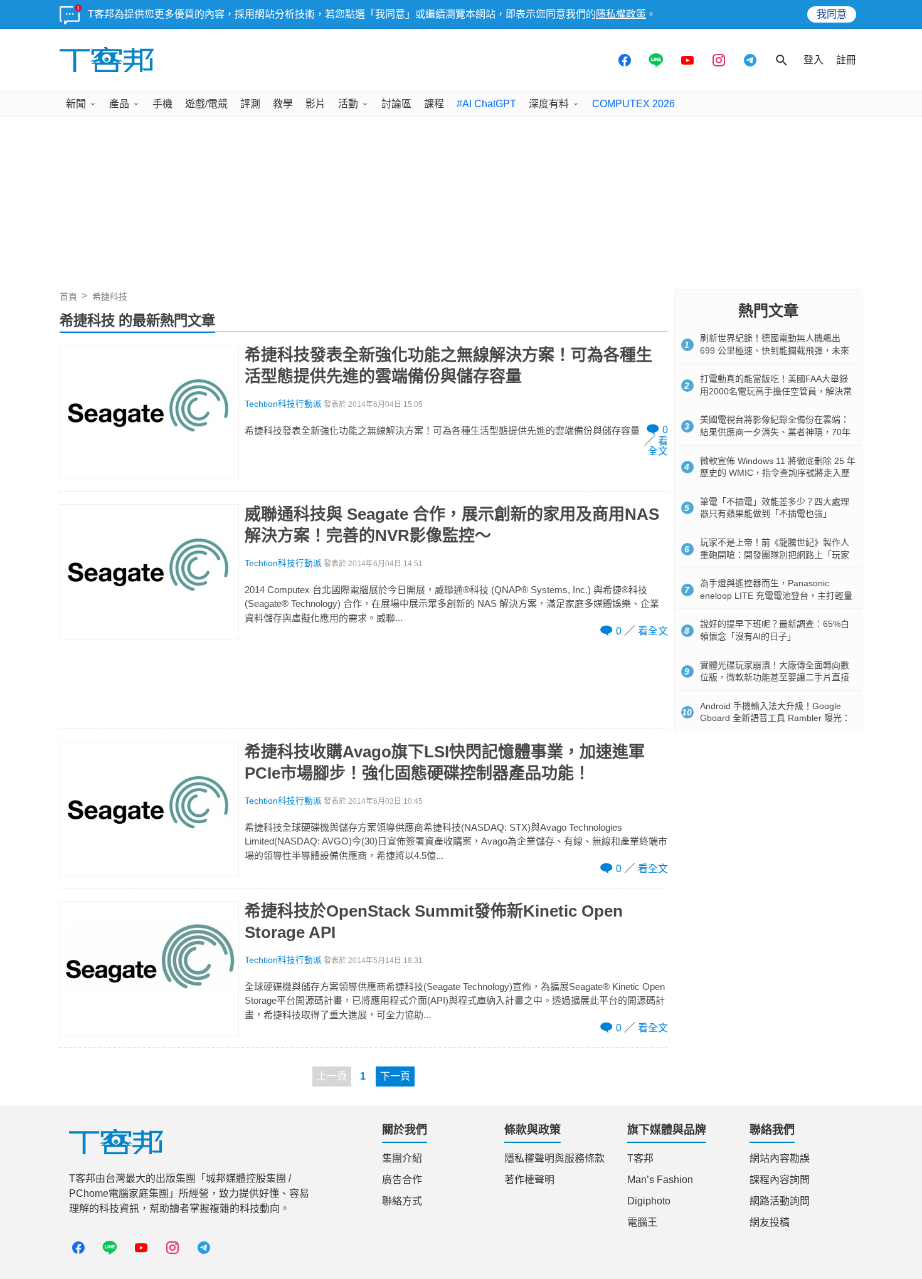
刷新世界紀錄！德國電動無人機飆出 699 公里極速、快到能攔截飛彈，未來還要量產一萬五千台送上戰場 (774, 350)
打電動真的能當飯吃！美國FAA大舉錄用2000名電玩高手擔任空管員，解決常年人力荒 (776, 391)
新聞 (76, 103)
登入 (813, 60)
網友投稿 (770, 1222)
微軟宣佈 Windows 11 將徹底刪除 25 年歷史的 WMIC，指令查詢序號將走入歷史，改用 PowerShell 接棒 (778, 473)
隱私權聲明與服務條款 (554, 1158)
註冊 (846, 60)
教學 (283, 103)
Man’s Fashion (660, 1179)
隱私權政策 (621, 14)
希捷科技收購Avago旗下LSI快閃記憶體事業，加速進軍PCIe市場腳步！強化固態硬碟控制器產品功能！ (445, 762)
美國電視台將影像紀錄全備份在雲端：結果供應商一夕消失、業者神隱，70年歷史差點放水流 (775, 431)
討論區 (396, 103)
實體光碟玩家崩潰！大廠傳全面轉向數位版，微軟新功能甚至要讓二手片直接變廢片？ (774, 677)
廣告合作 (402, 1179)
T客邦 (640, 1158)
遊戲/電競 (206, 103)
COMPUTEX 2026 (633, 103)
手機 (162, 103)
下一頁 (395, 1076)
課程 (434, 103)
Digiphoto (648, 1201)
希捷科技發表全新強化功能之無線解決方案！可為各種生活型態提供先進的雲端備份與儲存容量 (448, 365)
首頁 (68, 296)
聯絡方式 (402, 1201)
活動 (348, 103)
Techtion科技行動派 (283, 404)
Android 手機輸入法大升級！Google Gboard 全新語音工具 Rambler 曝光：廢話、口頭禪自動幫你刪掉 (775, 718)
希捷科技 (109, 296)
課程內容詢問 (780, 1179)
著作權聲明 (529, 1179)
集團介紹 (402, 1158)
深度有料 (549, 103)
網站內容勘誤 (780, 1158)
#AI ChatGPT (486, 103)
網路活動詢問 (780, 1201)
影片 (315, 103)
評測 (250, 103)
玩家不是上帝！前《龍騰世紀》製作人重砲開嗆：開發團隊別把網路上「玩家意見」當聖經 (774, 554)
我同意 (832, 14)
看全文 (658, 446)
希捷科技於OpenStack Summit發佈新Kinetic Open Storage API (434, 922)
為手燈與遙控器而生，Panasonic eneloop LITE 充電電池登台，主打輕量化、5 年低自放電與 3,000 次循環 (776, 595)
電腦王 (642, 1222)
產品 (119, 103)
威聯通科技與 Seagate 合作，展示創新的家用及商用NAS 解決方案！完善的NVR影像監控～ (452, 525)
